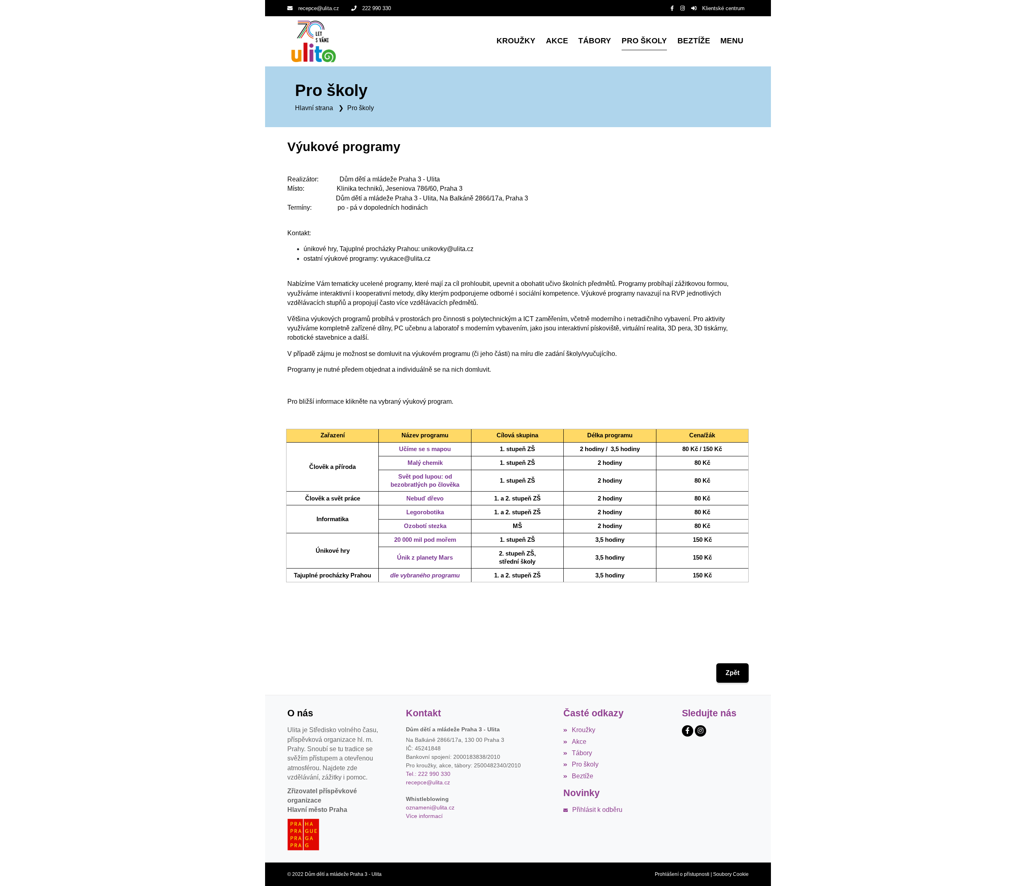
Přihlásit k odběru (597, 809)
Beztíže (582, 776)
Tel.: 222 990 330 (428, 774)
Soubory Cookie (731, 874)
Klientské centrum (723, 8)
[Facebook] (672, 8)
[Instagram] (682, 8)
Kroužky (583, 729)
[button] (732, 41)
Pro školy (360, 107)
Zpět (732, 672)
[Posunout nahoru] (1018, 868)
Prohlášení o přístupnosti (682, 874)
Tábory (582, 753)
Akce (579, 741)
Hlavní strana (314, 107)
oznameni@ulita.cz (430, 807)
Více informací (424, 816)
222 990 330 (376, 8)
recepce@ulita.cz (318, 8)
